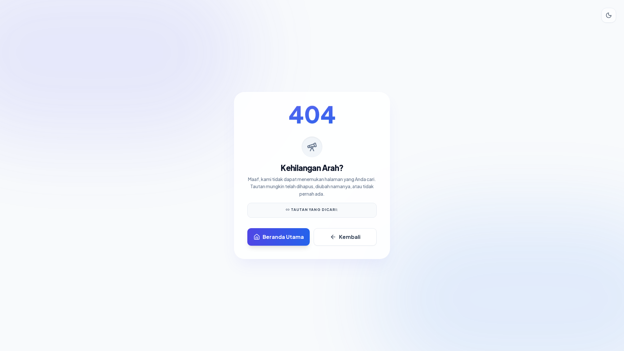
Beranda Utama (283, 236)
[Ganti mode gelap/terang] (608, 15)
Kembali (349, 236)
